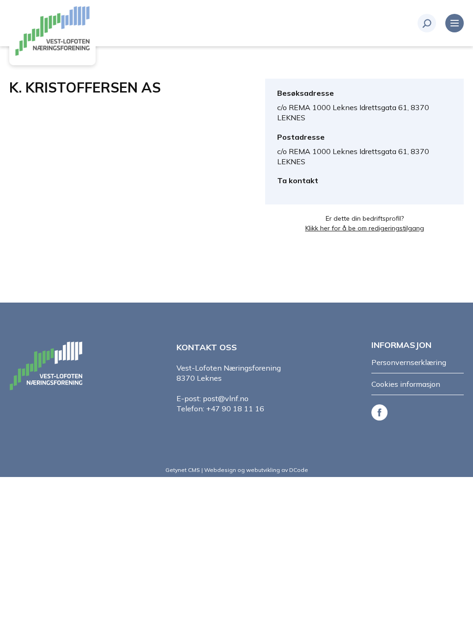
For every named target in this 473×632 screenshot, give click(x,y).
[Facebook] (381, 411)
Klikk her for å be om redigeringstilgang (364, 228)
